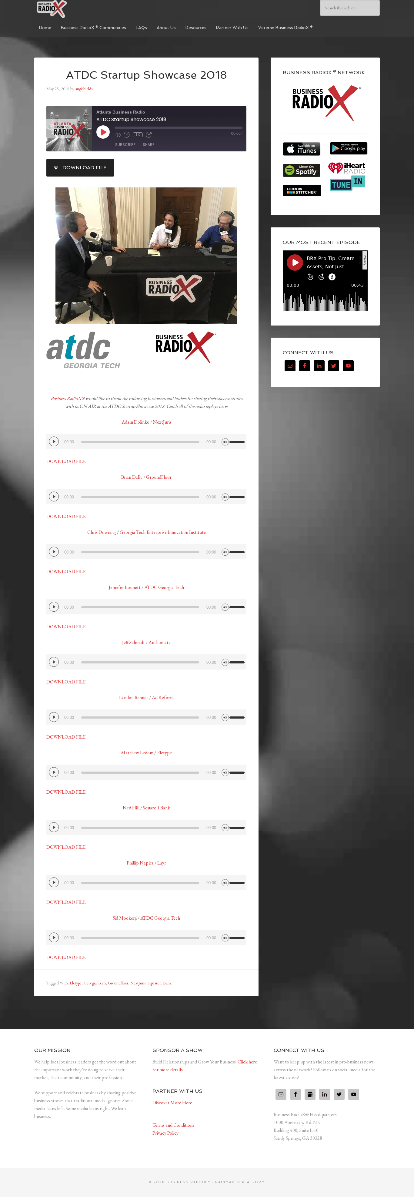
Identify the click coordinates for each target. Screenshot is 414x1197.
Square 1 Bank (156, 808)
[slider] (237, 439)
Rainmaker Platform (240, 1182)
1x (137, 135)
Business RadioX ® (79, 9)
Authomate (160, 642)
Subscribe (125, 144)
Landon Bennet (133, 697)
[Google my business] (310, 1094)
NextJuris (162, 422)
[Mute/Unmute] (118, 134)
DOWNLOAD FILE (65, 461)
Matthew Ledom (137, 752)
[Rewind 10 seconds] (127, 135)
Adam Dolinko (135, 422)
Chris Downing (101, 532)
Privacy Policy (165, 1133)
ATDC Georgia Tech (164, 587)
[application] (146, 441)
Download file (84, 167)
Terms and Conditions (173, 1125)
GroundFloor (159, 477)
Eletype (164, 752)
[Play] (54, 441)
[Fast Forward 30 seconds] (149, 135)
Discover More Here (172, 1102)
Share (148, 144)
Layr (161, 863)
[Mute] (225, 441)
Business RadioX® (68, 398)
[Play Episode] (103, 132)
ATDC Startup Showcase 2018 (146, 74)
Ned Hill (131, 808)
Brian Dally (131, 477)
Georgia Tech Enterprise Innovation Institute (163, 532)
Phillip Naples (140, 863)
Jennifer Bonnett (125, 587)
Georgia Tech (95, 983)
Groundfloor (118, 983)
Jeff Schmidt (133, 642)
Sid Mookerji (125, 918)
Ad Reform (163, 697)
